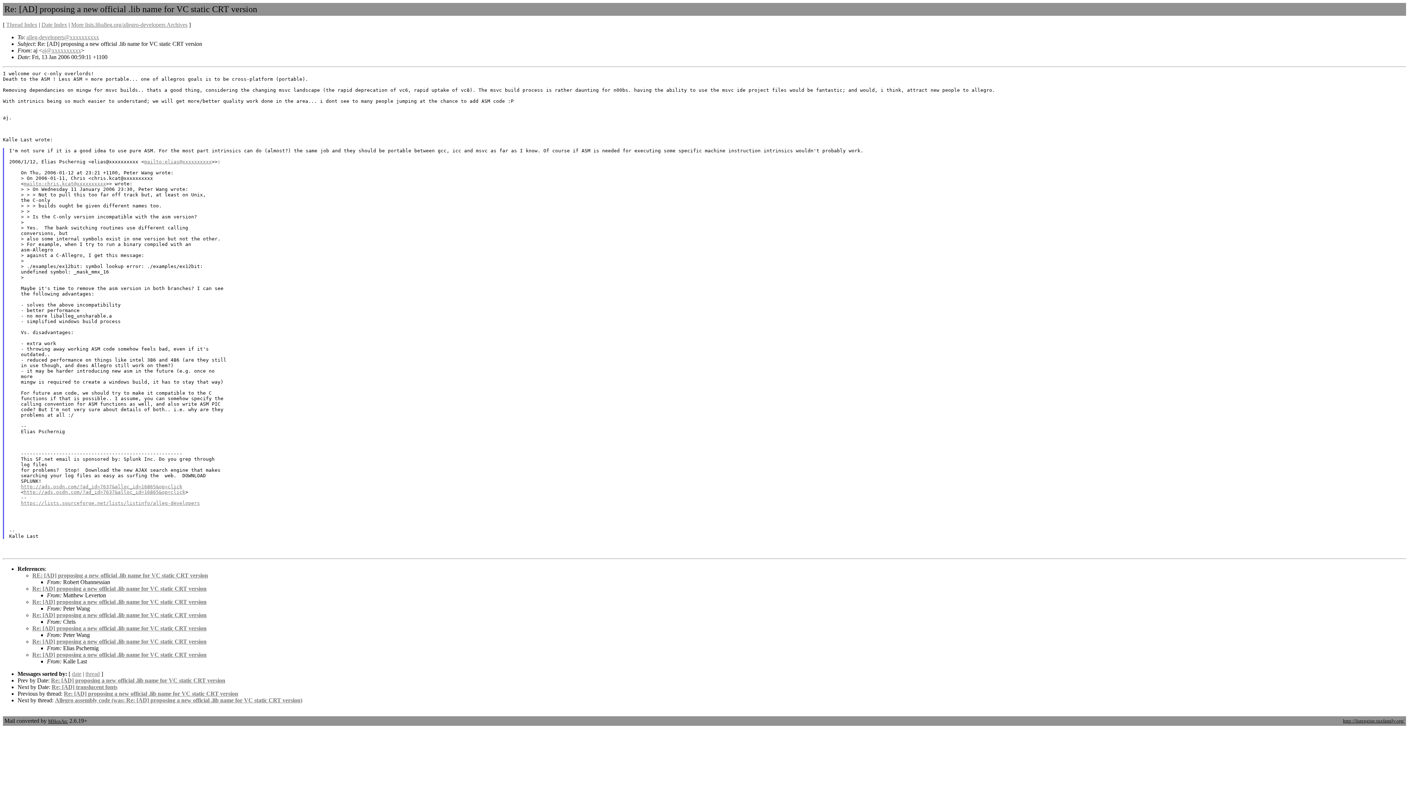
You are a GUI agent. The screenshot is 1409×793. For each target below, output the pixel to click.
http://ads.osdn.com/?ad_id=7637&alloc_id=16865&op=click (101, 486)
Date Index (54, 25)
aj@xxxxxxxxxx (61, 50)
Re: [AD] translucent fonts (84, 687)
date (76, 674)
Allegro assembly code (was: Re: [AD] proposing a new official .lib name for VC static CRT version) (178, 700)
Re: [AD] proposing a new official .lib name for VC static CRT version (119, 589)
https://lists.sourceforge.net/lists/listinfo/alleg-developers (110, 503)
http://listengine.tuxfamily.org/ (1374, 721)
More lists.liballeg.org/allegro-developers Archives (129, 25)
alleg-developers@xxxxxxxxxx (62, 37)
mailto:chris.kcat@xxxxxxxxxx (65, 184)
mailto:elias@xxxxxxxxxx (178, 161)
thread (92, 674)
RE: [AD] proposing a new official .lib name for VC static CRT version (120, 575)
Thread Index (21, 25)
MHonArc (58, 721)
